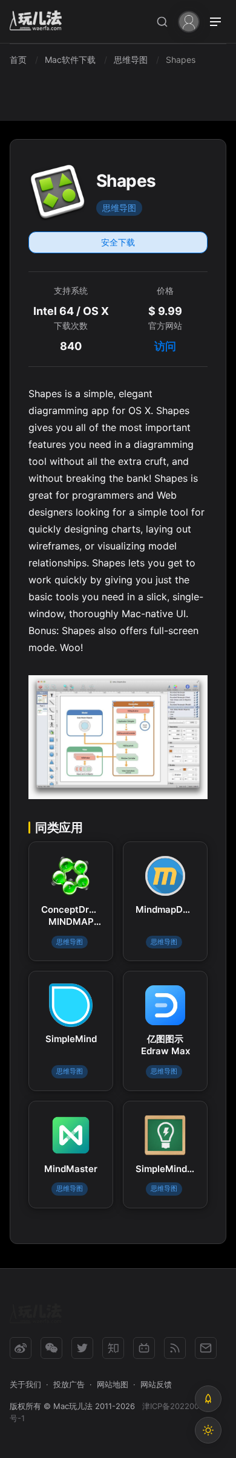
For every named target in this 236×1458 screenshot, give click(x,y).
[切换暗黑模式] (208, 1430)
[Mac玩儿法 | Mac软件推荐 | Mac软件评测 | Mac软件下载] (39, 22)
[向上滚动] (208, 1398)
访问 (165, 346)
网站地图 (112, 1384)
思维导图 (119, 207)
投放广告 (69, 1384)
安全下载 (118, 242)
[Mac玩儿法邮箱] (206, 1348)
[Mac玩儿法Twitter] (82, 1348)
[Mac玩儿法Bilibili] (144, 1348)
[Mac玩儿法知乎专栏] (113, 1348)
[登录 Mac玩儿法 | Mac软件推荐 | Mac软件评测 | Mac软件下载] (189, 21)
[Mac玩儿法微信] (51, 1348)
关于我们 (25, 1384)
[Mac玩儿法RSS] (175, 1348)
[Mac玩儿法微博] (20, 1348)
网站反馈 (156, 1384)
